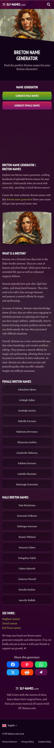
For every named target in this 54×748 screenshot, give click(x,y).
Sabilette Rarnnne (27, 463)
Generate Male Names (27, 95)
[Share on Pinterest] (27, 664)
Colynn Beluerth (27, 568)
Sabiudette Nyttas (27, 389)
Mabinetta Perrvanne (27, 431)
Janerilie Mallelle (27, 600)
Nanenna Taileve (27, 547)
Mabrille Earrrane (27, 421)
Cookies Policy (44, 741)
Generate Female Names (27, 105)
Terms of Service (9, 741)
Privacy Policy (27, 741)
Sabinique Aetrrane (27, 526)
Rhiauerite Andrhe (27, 442)
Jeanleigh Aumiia (27, 410)
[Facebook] (13, 664)
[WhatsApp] (41, 664)
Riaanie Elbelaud (27, 537)
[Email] (41, 672)
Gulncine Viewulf (27, 579)
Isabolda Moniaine (27, 474)
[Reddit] (27, 672)
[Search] (48, 4)
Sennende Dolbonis (27, 515)
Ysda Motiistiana (27, 505)
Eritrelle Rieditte (27, 589)
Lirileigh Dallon (27, 400)
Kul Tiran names (11, 628)
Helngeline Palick (27, 558)
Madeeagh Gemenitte (27, 484)
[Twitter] (13, 672)
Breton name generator (19, 199)
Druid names (9, 623)
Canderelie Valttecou (27, 453)
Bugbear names (11, 619)
